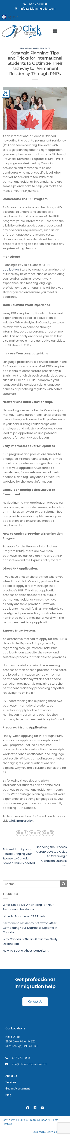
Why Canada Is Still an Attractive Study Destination (30, 941)
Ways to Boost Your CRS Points (24, 916)
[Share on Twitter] (32, 833)
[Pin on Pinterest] (45, 833)
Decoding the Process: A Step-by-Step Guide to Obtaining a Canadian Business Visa (51, 856)
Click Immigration (21, 821)
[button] (55, 31)
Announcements (39, 48)
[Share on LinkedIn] (51, 833)
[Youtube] (42, 1107)
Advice (24, 48)
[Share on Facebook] (25, 833)
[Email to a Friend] (38, 833)
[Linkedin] (35, 1107)
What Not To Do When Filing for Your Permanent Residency (28, 907)
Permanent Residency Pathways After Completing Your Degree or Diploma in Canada (30, 927)
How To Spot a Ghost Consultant (26, 951)
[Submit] (63, 883)
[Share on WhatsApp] (19, 833)
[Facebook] (27, 1107)
